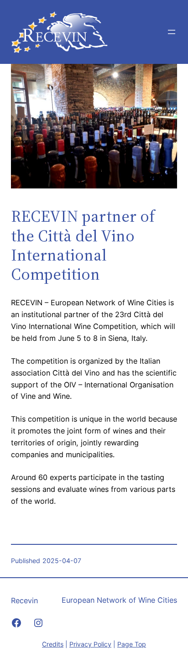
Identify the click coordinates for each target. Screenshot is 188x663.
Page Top (131, 644)
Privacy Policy (90, 644)
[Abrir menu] (171, 31)
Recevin (24, 600)
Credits (52, 644)
